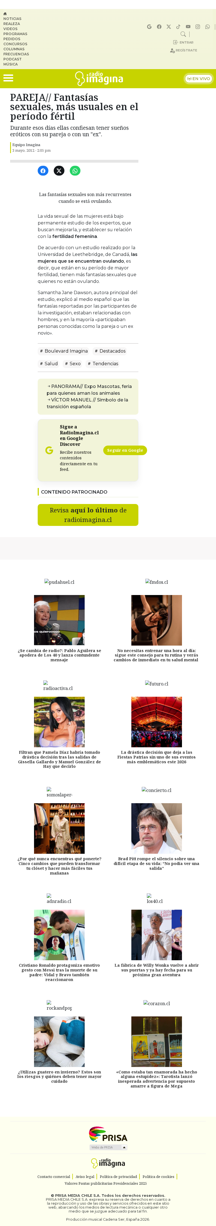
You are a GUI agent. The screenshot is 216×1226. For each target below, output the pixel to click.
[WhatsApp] (76, 171)
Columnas (13, 49)
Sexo (75, 363)
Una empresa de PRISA (108, 1134)
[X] (169, 26)
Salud (51, 363)
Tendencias (104, 363)
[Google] (150, 26)
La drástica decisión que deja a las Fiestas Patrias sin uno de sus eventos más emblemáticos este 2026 (156, 757)
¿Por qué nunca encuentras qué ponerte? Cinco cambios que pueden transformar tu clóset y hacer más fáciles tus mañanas (59, 865)
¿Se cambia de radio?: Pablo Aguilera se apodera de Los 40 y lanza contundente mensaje (59, 655)
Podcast (12, 59)
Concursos (15, 44)
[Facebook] (160, 26)
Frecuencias (16, 54)
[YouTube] (189, 26)
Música (10, 64)
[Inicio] (18, 13)
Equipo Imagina (26, 144)
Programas (15, 34)
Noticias (12, 19)
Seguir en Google (125, 450)
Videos (10, 29)
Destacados (111, 351)
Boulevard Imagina (66, 351)
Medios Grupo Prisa (108, 1147)
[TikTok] (179, 26)
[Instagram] (198, 26)
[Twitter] (60, 171)
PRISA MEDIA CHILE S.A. (77, 1195)
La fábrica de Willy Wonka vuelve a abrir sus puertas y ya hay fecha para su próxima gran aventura (156, 969)
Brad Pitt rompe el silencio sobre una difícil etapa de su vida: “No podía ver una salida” (156, 863)
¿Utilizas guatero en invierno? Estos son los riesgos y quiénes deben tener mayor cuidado (59, 1076)
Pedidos (11, 39)
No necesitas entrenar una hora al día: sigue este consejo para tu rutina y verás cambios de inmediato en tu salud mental (156, 655)
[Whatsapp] (208, 26)
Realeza (11, 24)
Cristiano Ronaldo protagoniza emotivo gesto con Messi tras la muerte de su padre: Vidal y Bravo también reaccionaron (59, 972)
